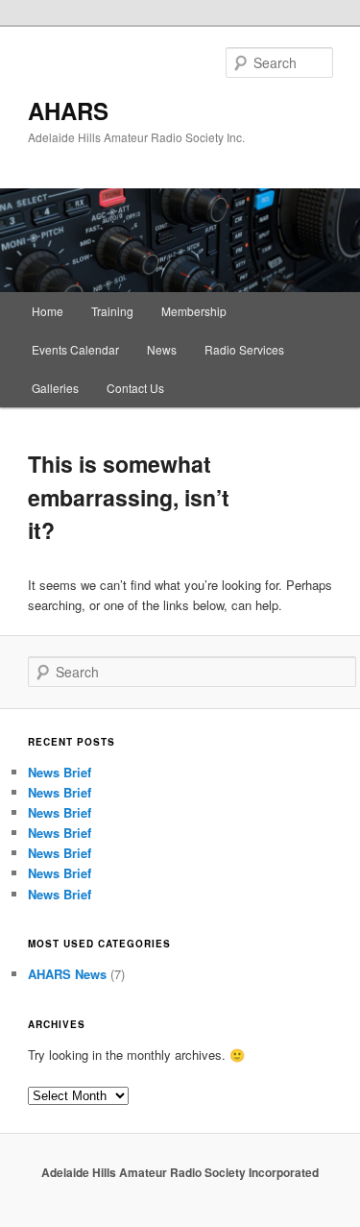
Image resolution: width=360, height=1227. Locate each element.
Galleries (55, 388)
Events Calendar (75, 349)
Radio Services (244, 349)
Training (112, 311)
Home (47, 311)
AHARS (68, 110)
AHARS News (67, 974)
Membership (194, 311)
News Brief (59, 772)
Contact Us (135, 388)
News (162, 349)
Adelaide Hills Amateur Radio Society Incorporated (180, 1172)
